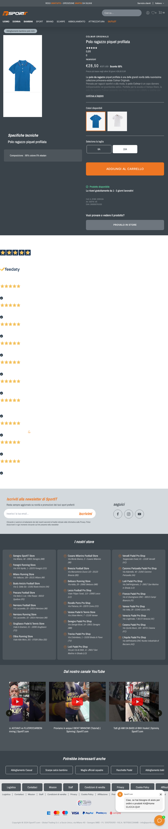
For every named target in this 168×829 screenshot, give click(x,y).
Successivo (17, 282)
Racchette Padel (124, 770)
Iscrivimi (85, 513)
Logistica (11, 787)
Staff (70, 787)
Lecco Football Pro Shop (84, 594)
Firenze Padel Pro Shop (139, 597)
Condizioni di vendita (95, 787)
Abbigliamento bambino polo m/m (20, 31)
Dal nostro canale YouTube (84, 671)
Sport (39, 21)
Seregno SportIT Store (28, 557)
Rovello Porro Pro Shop (83, 604)
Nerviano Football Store (30, 607)
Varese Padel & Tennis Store (82, 614)
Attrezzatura (97, 21)
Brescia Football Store (83, 572)
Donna (17, 21)
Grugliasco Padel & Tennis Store (29, 627)
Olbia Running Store (30, 638)
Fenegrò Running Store (30, 566)
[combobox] (122, 13)
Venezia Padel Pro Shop (138, 617)
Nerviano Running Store (30, 616)
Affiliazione (103, 794)
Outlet (112, 21)
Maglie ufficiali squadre (92, 770)
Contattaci (32, 787)
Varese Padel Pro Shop (136, 608)
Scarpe (61, 21)
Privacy (120, 787)
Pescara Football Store (28, 596)
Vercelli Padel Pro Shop (139, 559)
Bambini (28, 21)
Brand (49, 21)
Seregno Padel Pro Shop (84, 625)
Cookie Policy (142, 787)
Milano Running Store (29, 576)
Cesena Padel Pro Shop (139, 628)
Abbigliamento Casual (21, 770)
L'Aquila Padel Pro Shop (141, 641)
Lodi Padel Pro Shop (82, 650)
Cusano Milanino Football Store (84, 559)
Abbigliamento (76, 21)
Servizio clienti (144, 3)
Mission (53, 787)
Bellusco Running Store (83, 583)
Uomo (6, 21)
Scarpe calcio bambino (56, 770)
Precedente (5, 282)
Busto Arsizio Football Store (31, 585)
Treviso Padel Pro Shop (85, 637)
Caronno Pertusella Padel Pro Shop (140, 572)
